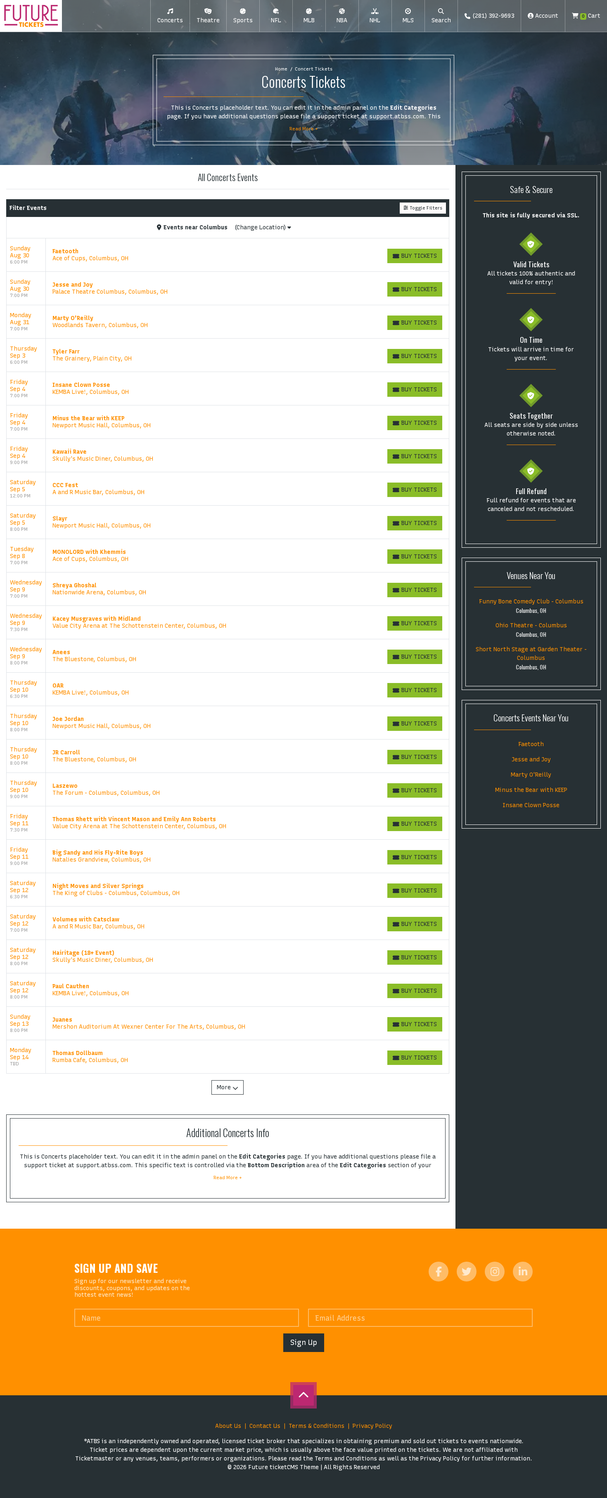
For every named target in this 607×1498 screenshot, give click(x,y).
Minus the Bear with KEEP (531, 790)
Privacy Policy (372, 1426)
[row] (227, 255)
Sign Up (303, 1342)
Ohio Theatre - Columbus (531, 625)
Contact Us (264, 1426)
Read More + (303, 129)
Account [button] (545, 15)
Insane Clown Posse (531, 805)
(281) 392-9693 (493, 15)
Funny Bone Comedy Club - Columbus (531, 601)
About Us (228, 1426)
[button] (170, 16)
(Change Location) (261, 227)
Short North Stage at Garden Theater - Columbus (531, 654)
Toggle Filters (425, 208)
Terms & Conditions (316, 1426)
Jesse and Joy (531, 759)
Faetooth (531, 744)
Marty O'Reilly (531, 774)
